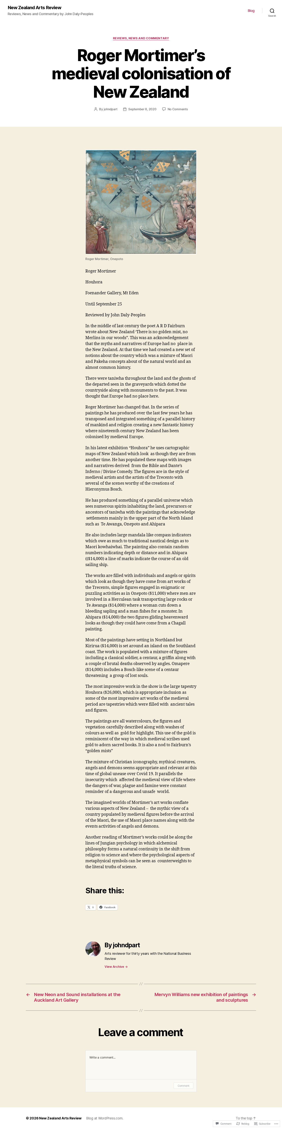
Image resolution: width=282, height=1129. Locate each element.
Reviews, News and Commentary (141, 38)
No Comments (178, 109)
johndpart (111, 109)
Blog (251, 11)
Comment (183, 1085)
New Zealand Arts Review (34, 7)
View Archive (116, 967)
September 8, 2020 (142, 109)
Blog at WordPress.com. (104, 1118)
